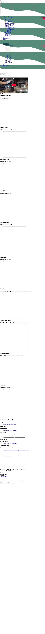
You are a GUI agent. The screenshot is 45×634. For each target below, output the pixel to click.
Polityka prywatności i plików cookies (7, 482)
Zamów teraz (3, 1)
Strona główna (2, 73)
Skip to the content (4, 2)
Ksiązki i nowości (3, 74)
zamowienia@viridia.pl (4, 476)
